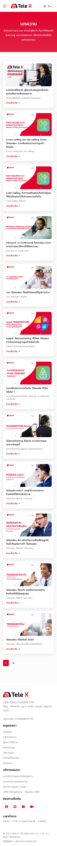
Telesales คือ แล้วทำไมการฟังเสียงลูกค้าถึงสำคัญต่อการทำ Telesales (27, 542)
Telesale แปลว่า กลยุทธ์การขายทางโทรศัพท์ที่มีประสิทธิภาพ (25, 492)
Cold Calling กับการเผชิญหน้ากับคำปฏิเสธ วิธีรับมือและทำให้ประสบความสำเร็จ (28, 194)
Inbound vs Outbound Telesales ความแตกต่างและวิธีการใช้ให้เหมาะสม (28, 244)
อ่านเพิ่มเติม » (13, 102)
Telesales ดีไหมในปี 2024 (20, 639)
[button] (6, 6)
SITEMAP (7, 841)
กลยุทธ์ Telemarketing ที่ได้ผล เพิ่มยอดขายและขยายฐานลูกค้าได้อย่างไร (27, 340)
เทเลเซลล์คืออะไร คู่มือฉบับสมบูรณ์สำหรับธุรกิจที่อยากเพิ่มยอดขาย (27, 92)
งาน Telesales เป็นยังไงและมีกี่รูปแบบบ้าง (28, 292)
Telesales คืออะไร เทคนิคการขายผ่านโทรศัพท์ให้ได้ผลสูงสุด (25, 591)
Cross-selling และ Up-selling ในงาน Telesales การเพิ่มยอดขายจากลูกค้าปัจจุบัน (26, 143)
